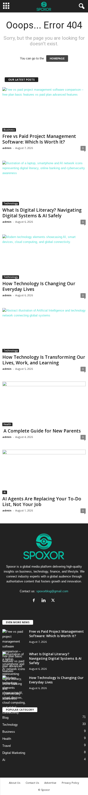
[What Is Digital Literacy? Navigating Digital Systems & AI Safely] (44, 183)
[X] (53, 601)
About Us (14, 782)
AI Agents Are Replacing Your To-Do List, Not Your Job (41, 501)
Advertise (50, 782)
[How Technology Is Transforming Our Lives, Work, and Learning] (44, 330)
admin (6, 148)
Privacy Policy (70, 782)
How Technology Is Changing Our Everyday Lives (38, 286)
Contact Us (32, 782)
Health (7, 424)
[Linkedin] (44, 601)
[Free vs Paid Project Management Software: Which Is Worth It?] (44, 109)
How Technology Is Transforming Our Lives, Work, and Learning (43, 360)
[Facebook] (35, 601)
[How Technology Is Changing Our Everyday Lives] (44, 256)
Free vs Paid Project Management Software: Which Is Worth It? (39, 139)
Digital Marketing (13, 753)
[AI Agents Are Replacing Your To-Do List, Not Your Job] (44, 472)
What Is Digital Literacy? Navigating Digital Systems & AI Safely (42, 213)
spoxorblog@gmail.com (52, 591)
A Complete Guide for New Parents (41, 431)
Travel (6, 746)
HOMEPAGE (57, 58)
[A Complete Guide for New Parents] (44, 404)
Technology (11, 203)
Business (9, 129)
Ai (5, 492)
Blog (5, 717)
